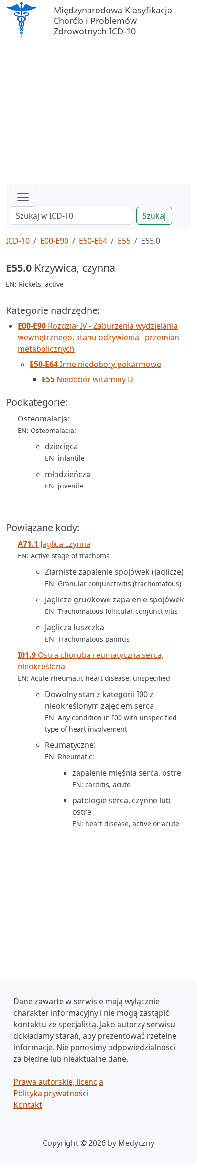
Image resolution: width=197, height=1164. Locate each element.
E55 (124, 240)
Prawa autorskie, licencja (58, 1081)
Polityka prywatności (50, 1093)
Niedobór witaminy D (87, 379)
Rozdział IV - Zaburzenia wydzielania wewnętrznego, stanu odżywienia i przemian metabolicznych (98, 337)
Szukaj (154, 216)
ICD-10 (18, 240)
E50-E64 (93, 240)
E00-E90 (54, 240)
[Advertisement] (98, 112)
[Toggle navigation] (23, 197)
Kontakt (27, 1104)
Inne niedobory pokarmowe (95, 364)
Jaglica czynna (54, 544)
